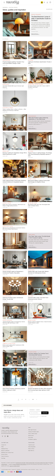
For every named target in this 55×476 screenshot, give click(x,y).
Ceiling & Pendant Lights (33, 431)
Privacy (37, 469)
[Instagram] (5, 436)
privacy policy (44, 416)
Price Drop (30, 437)
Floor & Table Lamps (32, 433)
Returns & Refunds (5, 450)
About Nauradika (31, 446)
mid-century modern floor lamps (41, 462)
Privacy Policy (4, 454)
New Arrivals (31, 435)
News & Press (31, 448)
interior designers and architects (19, 464)
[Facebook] (2, 436)
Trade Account (31, 444)
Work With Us (31, 450)
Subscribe (45, 412)
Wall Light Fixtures (32, 429)
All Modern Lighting (32, 439)
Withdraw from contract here (7, 452)
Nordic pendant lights (30, 462)
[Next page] (36, 399)
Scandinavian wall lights (20, 462)
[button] (4, 2)
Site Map (3, 458)
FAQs (2, 446)
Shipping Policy (4, 448)
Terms (41, 469)
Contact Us (3, 444)
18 (32, 399)
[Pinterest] (8, 436)
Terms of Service (5, 456)
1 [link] (18, 399)
